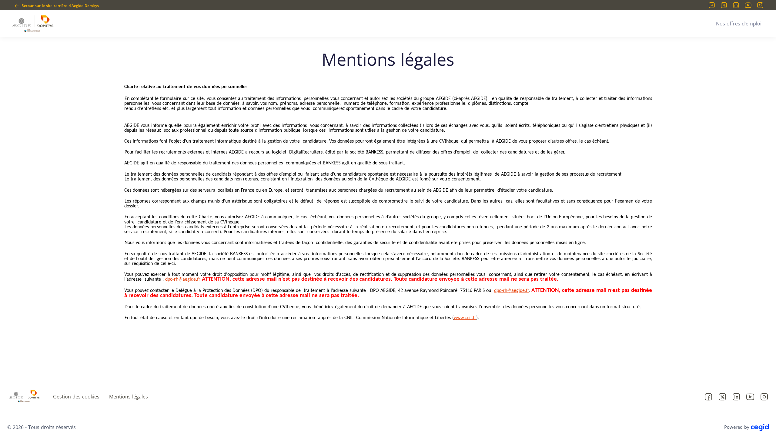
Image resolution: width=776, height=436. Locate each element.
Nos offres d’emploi (738, 23)
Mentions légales (128, 396)
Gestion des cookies (76, 396)
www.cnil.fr (465, 317)
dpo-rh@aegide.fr (182, 279)
